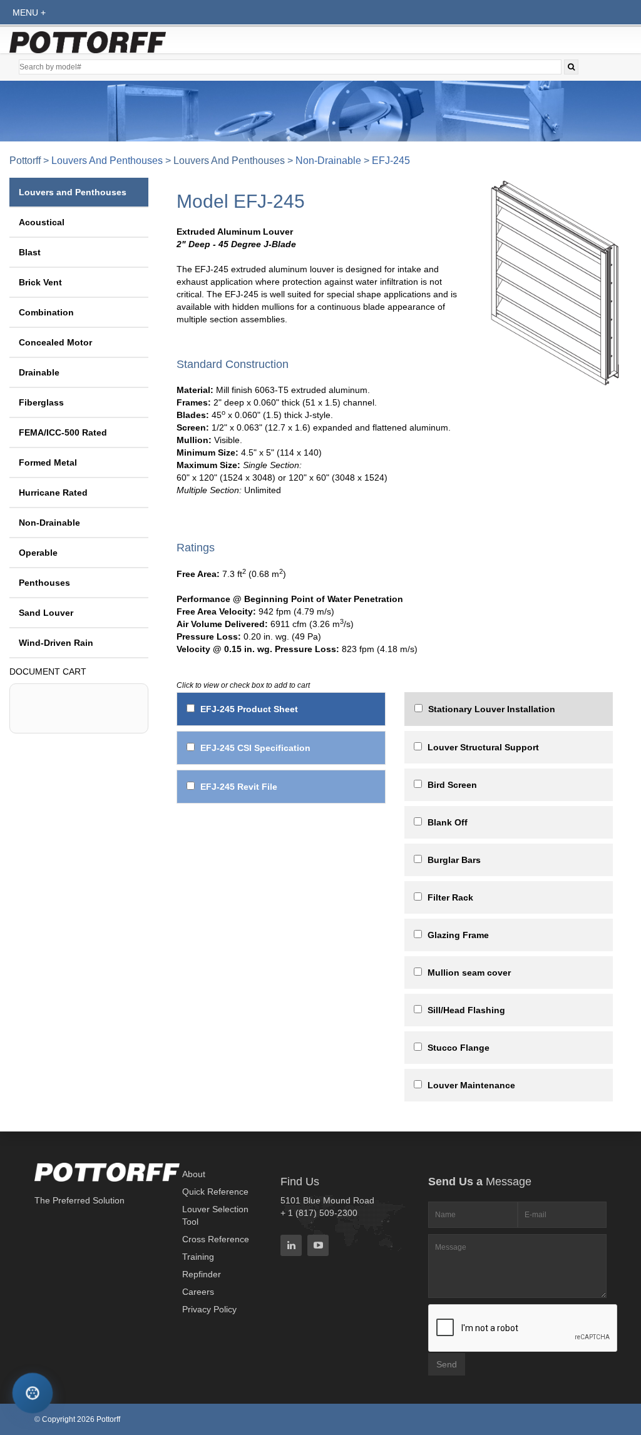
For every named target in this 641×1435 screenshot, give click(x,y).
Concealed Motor (55, 342)
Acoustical (41, 222)
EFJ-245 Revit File (238, 787)
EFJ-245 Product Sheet (249, 709)
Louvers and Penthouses (107, 160)
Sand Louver (46, 613)
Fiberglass (41, 402)
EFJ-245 (391, 160)
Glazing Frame (458, 935)
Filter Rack (450, 897)
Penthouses (44, 583)
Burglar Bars (454, 860)
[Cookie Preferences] (32, 1392)
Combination (46, 312)
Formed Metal (48, 462)
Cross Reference (215, 1239)
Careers (198, 1292)
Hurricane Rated (53, 493)
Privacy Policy (209, 1309)
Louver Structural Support (483, 747)
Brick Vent (40, 282)
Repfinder (201, 1274)
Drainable (39, 372)
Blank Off (448, 822)
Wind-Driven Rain (56, 643)
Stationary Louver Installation (491, 709)
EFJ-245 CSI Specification (255, 748)
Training (198, 1257)
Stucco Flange (459, 1048)
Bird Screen (452, 785)
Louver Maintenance (471, 1085)
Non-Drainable (328, 160)
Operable (38, 553)
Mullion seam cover (469, 973)
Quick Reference (215, 1192)
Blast (30, 252)
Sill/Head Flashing (466, 1010)
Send (446, 1364)
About (193, 1174)
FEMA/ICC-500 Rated (63, 432)
